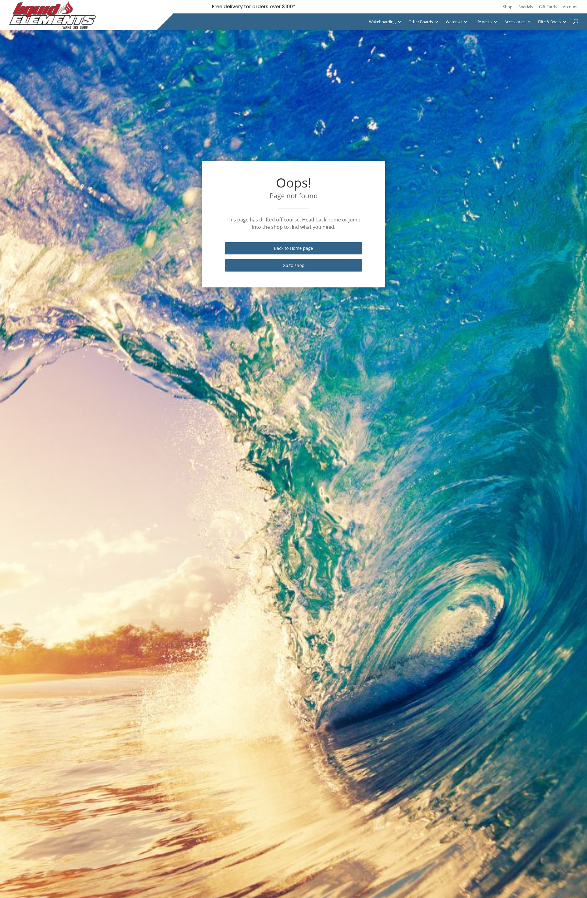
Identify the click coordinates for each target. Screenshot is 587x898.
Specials (526, 6)
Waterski (454, 21)
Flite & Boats (549, 21)
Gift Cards (548, 6)
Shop (507, 6)
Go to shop (293, 265)
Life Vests (483, 21)
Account (570, 6)
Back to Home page (293, 248)
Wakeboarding (382, 21)
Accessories (514, 21)
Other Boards (420, 21)
